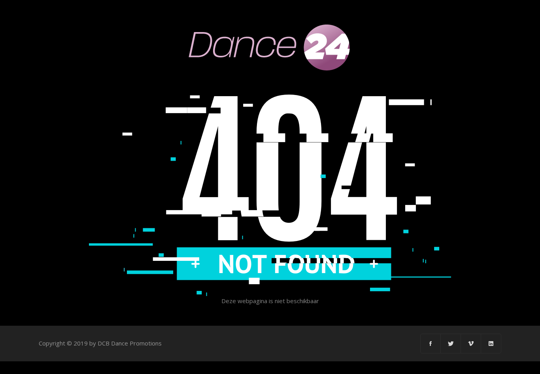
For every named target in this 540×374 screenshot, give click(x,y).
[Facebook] (431, 343)
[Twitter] (451, 343)
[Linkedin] (491, 343)
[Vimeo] (471, 343)
